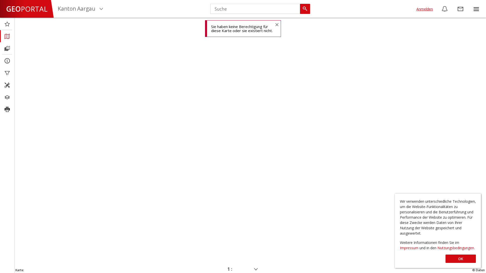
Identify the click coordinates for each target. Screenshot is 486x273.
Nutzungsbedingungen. (456, 247)
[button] (476, 9)
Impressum (409, 247)
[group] (476, 9)
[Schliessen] (276, 24)
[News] (445, 9)
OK (460, 258)
